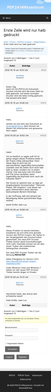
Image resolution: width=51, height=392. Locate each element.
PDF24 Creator (25, 42)
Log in (9, 357)
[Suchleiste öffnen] (47, 18)
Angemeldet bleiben (15, 343)
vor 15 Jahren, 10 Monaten (24, 51)
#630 (43, 70)
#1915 (43, 103)
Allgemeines (39, 42)
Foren (13, 42)
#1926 (43, 135)
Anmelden (12, 349)
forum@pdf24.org (14, 126)
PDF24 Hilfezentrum (25, 7)
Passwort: (9, 335)
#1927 (43, 210)
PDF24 (12, 375)
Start (6, 42)
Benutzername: (11, 327)
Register (23, 357)
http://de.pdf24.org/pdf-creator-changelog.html (21, 262)
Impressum (37, 375)
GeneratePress (25, 388)
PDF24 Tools (23, 375)
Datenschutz (25, 379)
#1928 (43, 277)
